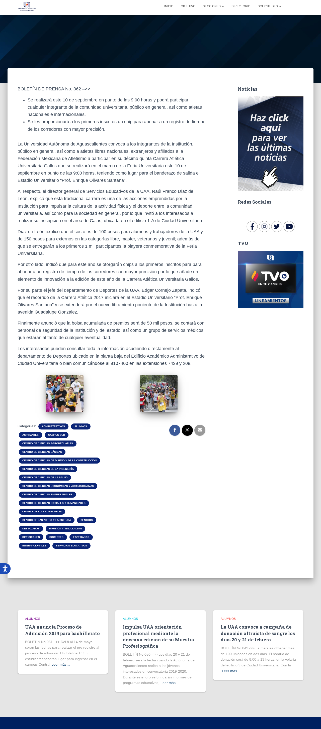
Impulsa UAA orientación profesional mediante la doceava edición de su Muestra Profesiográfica (158, 636)
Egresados (81, 537)
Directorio (240, 6)
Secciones (212, 6)
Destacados (31, 528)
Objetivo (188, 6)
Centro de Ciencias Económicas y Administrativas (58, 486)
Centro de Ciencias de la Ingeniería (48, 469)
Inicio (168, 6)
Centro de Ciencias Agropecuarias (47, 443)
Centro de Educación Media (42, 511)
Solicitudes (268, 6)
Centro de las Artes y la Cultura (46, 520)
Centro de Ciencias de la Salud (44, 477)
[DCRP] (27, 6)
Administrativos (53, 426)
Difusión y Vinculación (65, 528)
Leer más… (60, 664)
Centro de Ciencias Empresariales (47, 494)
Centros (87, 520)
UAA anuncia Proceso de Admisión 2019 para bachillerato (62, 630)
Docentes (56, 537)
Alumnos (80, 426)
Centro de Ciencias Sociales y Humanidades (54, 503)
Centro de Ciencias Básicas (42, 452)
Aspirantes (30, 434)
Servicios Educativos (71, 545)
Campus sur (56, 434)
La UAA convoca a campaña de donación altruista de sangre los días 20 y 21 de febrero (258, 633)
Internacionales (34, 545)
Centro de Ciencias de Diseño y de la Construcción (59, 460)
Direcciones (31, 537)
